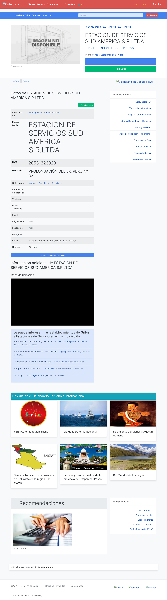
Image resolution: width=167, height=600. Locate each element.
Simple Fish (49, 368)
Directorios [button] (52, 4)
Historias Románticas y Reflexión (135, 121)
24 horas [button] (121, 69)
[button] (81, 4)
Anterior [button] (16, 81)
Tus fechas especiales (142, 524)
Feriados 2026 (146, 510)
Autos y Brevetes (143, 127)
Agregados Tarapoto (70, 351)
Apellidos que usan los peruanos (136, 133)
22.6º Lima (139, 4)
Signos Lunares (145, 519)
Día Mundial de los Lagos (128, 475)
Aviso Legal (32, 586)
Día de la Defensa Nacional (80, 431)
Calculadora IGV (143, 101)
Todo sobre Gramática (140, 108)
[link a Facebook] (135, 587)
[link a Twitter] (118, 587)
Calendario (70, 4)
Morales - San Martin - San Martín (45, 183)
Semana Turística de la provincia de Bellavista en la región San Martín (34, 479)
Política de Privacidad (54, 586)
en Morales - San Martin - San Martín (109, 27)
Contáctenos (77, 586)
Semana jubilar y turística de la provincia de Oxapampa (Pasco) (83, 477)
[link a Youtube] (151, 587)
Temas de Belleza (143, 153)
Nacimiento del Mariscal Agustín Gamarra (133, 433)
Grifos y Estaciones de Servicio (38, 15)
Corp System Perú (36, 375)
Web (31, 221)
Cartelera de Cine (143, 140)
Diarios (31, 4)
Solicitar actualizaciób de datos (53, 255)
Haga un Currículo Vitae (140, 114)
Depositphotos (45, 567)
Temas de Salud (144, 146)
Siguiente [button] (26, 81)
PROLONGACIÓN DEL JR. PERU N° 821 (112, 48)
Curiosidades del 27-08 (141, 529)
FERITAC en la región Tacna (31, 431)
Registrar (157, 4)
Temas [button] (40, 4)
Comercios (17, 15)
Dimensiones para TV (141, 159)
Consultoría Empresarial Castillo (71, 341)
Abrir (31, 228)
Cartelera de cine (144, 515)
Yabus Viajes (60, 361)
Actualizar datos (87, 105)
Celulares (153, 15)
